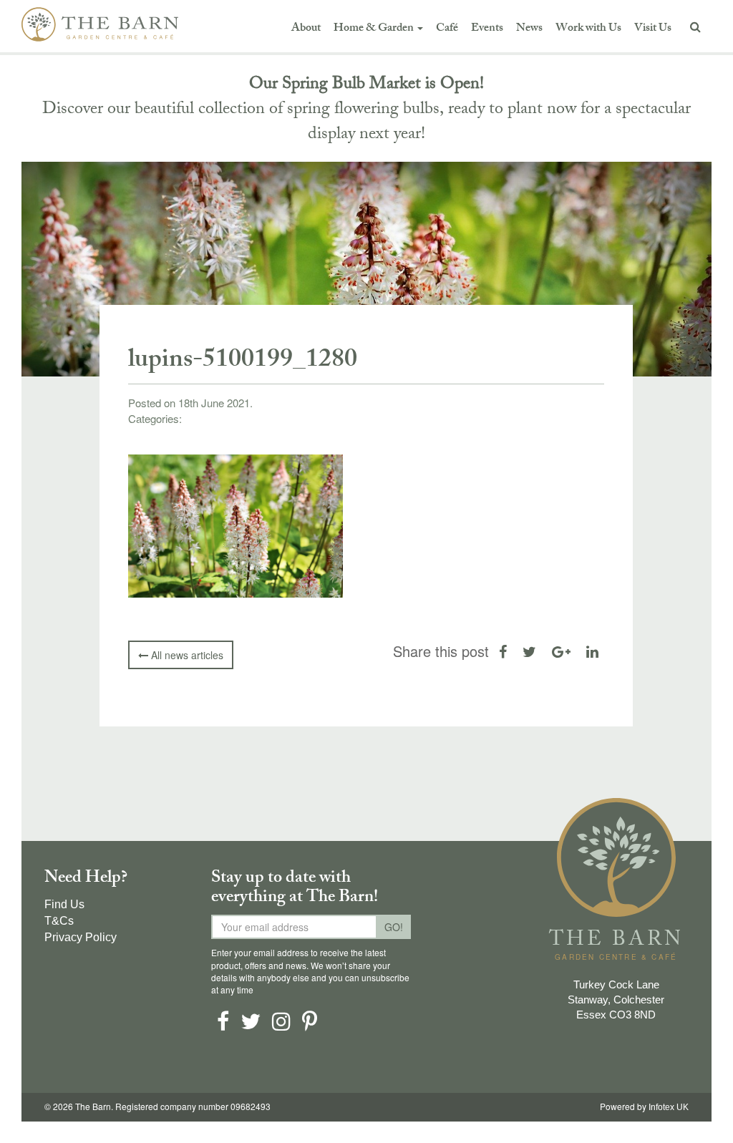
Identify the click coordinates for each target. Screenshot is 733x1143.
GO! (393, 927)
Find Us (64, 904)
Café (447, 29)
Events (487, 29)
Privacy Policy (80, 937)
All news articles (185, 655)
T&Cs (59, 921)
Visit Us (652, 29)
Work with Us (588, 29)
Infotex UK (669, 1107)
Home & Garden (375, 29)
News (529, 29)
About (306, 29)
